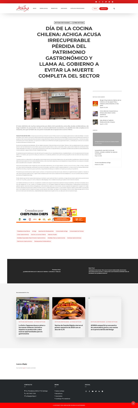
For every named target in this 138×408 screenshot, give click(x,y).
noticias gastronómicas (74, 238)
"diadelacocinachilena (23, 231)
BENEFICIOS (54, 8)
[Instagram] (99, 1)
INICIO (34, 8)
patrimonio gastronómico (24, 241)
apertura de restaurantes (46, 231)
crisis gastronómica (23, 234)
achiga (34, 231)
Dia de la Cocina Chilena (38, 234)
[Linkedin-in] (99, 391)
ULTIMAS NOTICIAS (78, 22)
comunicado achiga (61, 231)
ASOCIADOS (64, 8)
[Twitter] (106, 1)
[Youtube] (96, 1)
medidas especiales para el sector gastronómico (31, 238)
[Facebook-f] (103, 1)
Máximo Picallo (52, 234)
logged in (24, 367)
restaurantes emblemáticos (42, 241)
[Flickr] (112, 1)
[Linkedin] (109, 1)
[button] (114, 8)
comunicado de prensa (76, 231)
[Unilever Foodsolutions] (51, 223)
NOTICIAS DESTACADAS (62, 22)
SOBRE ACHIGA (44, 8)
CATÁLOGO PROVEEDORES (77, 8)
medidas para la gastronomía (56, 238)
